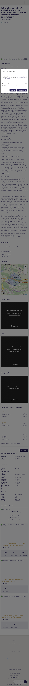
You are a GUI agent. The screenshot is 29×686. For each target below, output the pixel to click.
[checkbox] (26, 83)
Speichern (13, 90)
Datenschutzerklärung (20, 77)
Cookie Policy (8, 78)
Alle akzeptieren (22, 90)
